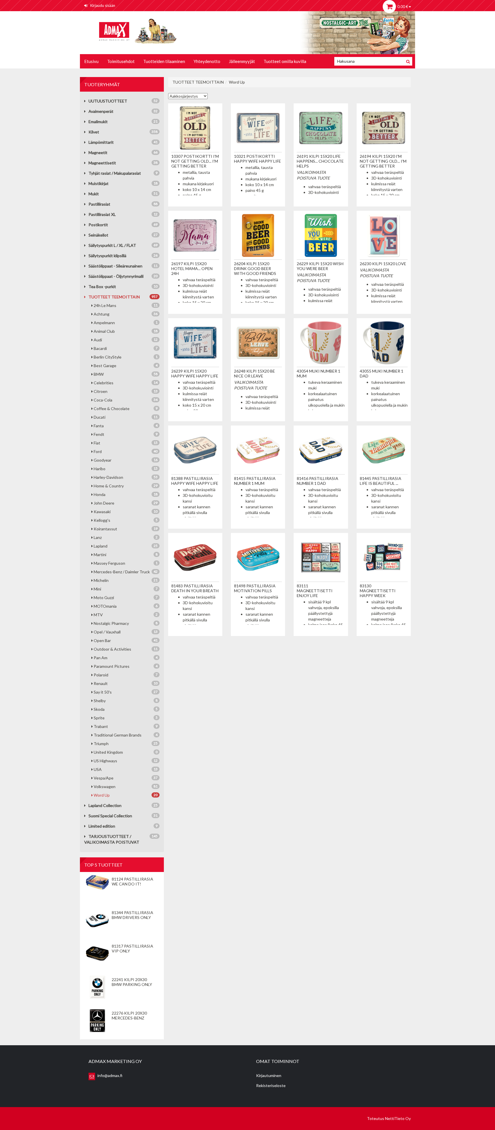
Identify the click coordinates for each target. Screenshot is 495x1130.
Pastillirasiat (99, 204)
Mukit (94, 193)
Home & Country (126, 485)
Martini (126, 554)
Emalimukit (98, 121)
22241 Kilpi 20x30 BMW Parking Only (132, 982)
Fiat (126, 442)
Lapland (126, 546)
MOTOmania (126, 606)
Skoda (126, 709)
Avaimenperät (101, 111)
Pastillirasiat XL (102, 214)
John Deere (126, 503)
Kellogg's (126, 520)
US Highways (126, 760)
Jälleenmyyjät (242, 61)
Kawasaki (126, 511)
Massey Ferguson (126, 563)
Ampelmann (126, 322)
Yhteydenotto (207, 61)
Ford (126, 451)
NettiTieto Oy (398, 1118)
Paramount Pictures (126, 666)
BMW (126, 374)
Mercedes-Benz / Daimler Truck (126, 571)
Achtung (126, 314)
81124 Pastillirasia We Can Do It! (132, 881)
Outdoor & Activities (126, 649)
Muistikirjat (99, 183)
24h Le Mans (126, 305)
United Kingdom (126, 752)
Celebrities (126, 382)
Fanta (126, 425)
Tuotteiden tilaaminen (164, 61)
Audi (126, 339)
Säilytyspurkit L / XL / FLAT (112, 245)
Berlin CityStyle (126, 357)
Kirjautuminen (268, 1075)
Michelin (126, 580)
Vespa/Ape (126, 777)
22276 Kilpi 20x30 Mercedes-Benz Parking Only (129, 1018)
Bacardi (126, 348)
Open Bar (126, 640)
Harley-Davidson (126, 477)
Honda (126, 494)
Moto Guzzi (126, 597)
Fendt (126, 434)
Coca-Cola (126, 399)
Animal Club (126, 331)
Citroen (126, 391)
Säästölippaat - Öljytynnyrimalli (116, 276)
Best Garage (126, 365)
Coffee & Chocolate (126, 408)
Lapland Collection (105, 805)
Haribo (126, 468)
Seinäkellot (98, 235)
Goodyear (126, 460)
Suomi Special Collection (110, 815)
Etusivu (91, 61)
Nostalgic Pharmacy (126, 623)
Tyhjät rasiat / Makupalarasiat (115, 173)
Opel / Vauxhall (126, 631)
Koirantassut (126, 528)
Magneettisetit (102, 162)
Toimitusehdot (121, 61)
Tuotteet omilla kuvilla (285, 61)
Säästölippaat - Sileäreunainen (115, 265)
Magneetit (98, 152)
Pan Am (126, 657)
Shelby (126, 700)
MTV (126, 614)
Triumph (126, 743)
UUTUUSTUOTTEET (108, 101)
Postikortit (98, 224)
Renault (126, 683)
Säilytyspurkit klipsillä (107, 255)
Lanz (126, 537)
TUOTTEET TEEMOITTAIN (114, 296)
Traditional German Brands (126, 735)
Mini (126, 588)
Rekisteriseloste (271, 1085)
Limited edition (102, 826)
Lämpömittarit (101, 142)
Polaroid (126, 674)
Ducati (126, 417)
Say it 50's (126, 692)
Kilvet (94, 131)
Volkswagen (126, 786)
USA (126, 769)
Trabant (126, 726)
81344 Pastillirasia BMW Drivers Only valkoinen (132, 917)
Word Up (126, 795)
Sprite (126, 717)
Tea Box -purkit (102, 286)
